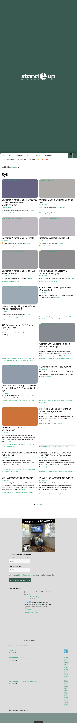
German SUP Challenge (45, 317)
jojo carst (19, 317)
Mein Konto (31, 159)
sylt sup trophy (29, 317)
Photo (30, 609)
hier (26, 710)
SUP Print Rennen (44, 319)
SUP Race (12, 471)
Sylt (19, 213)
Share (37, 612)
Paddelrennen (24, 358)
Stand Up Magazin (36, 597)
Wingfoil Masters (51, 213)
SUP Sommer (16, 360)
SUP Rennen (53, 319)
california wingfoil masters (9, 281)
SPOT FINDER (21, 159)
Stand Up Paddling (67, 317)
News (10, 155)
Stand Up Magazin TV (9, 159)
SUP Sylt (23, 360)
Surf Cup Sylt (31, 400)
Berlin (3, 444)
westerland (7, 246)
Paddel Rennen (57, 317)
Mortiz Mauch (31, 469)
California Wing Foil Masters (9, 213)
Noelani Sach (61, 446)
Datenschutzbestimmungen (26, 575)
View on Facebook (29, 612)
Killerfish (55, 471)
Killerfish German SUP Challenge (48, 446)
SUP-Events (29, 155)
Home (4, 155)
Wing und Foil (19, 155)
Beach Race (42, 400)
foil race (41, 213)
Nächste (40, 504)
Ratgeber (38, 155)
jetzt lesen (31, 210)
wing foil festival (25, 213)
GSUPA (17, 358)
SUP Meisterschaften (59, 358)
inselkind (41, 494)
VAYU (40, 604)
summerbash (55, 494)
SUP (30, 358)
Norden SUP (48, 494)
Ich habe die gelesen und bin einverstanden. (32, 575)
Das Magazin (48, 155)
